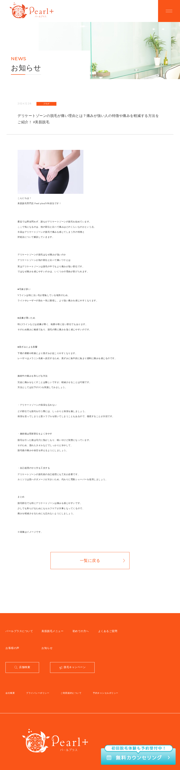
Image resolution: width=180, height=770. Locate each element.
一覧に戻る (90, 560)
